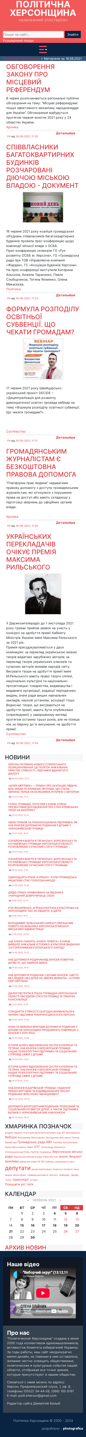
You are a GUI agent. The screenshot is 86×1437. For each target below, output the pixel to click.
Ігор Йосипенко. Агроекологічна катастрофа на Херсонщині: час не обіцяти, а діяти (43, 909)
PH (9, 136)
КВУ (49, 1142)
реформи (64, 1175)
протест (53, 1175)
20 (77, 1225)
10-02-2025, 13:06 (20, 1038)
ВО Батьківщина (71, 1132)
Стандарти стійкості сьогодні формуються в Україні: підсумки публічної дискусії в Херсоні (41, 1013)
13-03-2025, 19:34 (20, 986)
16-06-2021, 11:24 (27, 298)
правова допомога (38, 1175)
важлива (12, 1161)
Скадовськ (45, 1152)
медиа (8, 1175)
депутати (18, 1167)
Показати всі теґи (19, 1184)
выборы (50, 1161)
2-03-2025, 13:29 (20, 1004)
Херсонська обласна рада (28, 1156)
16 (33, 1225)
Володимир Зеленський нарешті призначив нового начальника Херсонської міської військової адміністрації (40, 926)
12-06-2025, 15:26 (20, 885)
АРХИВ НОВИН (25, 1247)
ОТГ (37, 1147)
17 (43, 1225)
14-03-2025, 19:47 (20, 968)
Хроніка (12, 127)
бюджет (75, 1156)
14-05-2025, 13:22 (20, 952)
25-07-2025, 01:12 (20, 815)
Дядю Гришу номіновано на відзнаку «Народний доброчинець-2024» (35, 894)
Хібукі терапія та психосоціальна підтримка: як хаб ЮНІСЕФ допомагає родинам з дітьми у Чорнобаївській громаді (43, 825)
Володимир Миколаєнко (31, 1137)
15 (22, 1225)
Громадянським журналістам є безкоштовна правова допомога (41, 462)
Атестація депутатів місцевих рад (42, 1132)
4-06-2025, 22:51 (20, 900)
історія (34, 1179)
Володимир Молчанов (58, 1137)
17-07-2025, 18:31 (20, 833)
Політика (13, 289)
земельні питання (63, 1169)
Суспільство (16, 431)
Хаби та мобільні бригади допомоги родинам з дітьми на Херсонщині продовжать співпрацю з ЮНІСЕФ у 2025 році (43, 1030)
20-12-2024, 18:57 (20, 1117)
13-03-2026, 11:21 (20, 797)
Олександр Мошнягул (53, 1147)
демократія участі (65, 1161)
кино (76, 1169)
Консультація (70, 1142)
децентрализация (42, 1169)
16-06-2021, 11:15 (27, 440)
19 (66, 1225)
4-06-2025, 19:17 (20, 916)
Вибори (11, 1137)
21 (11, 1231)
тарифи (74, 1175)
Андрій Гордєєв (13, 1132)
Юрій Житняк (50, 1156)
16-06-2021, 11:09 (27, 525)
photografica (73, 1428)
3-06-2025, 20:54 (20, 934)
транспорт (20, 1179)
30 (32, 1237)
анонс (63, 1156)
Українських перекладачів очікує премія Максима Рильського (31, 552)
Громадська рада (31, 1142)
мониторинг (20, 1175)
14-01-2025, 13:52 (20, 1059)
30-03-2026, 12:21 (20, 778)
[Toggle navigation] (43, 49)
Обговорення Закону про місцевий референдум (30, 78)
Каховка (57, 1142)
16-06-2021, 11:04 (27, 743)
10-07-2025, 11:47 (20, 852)
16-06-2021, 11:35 (27, 136)
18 (55, 1225)
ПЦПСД (35, 1152)
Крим (8, 1147)
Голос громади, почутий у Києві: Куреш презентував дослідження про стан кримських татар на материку (43, 807)
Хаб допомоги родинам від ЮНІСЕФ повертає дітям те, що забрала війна (41, 961)
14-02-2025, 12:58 (20, 1019)
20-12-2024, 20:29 (20, 1099)
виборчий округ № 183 (32, 1161)
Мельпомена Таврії (22, 1147)
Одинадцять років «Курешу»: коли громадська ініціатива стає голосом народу (42, 879)
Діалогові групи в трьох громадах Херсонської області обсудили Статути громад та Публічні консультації (42, 996)
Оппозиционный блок (17, 1152)
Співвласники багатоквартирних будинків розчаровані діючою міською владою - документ (42, 166)
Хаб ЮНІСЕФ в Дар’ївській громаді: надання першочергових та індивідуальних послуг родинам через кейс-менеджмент (39, 1091)
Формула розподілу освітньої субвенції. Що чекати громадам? (42, 320)
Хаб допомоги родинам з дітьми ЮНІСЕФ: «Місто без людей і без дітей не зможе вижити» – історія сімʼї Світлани (44, 978)
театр (8, 1179)
